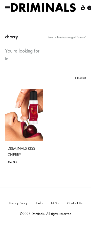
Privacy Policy (18, 203)
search (18, 59)
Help (39, 203)
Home (50, 37)
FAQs (55, 203)
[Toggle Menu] (7, 8)
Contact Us (74, 203)
